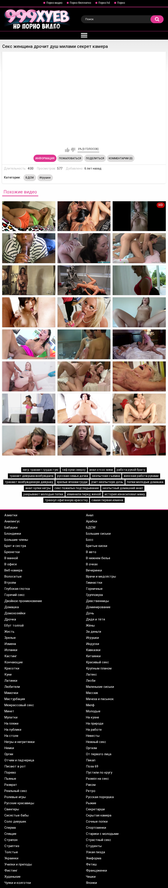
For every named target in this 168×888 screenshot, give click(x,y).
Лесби (90, 681)
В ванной (11, 558)
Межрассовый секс (19, 705)
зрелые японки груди (72, 482)
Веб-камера (13, 570)
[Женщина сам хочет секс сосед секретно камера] (28, 408)
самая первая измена (107, 500)
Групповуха (94, 595)
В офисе (10, 564)
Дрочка (10, 619)
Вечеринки (94, 570)
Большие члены (16, 540)
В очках (92, 564)
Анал (89, 515)
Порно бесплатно (80, 2)
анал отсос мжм (101, 469)
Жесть (9, 632)
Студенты (94, 846)
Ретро (90, 791)
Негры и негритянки (19, 742)
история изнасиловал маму (125, 494)
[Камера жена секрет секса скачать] (84, 312)
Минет (9, 711)
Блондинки (12, 534)
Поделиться (95, 158)
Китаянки (93, 656)
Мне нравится (67, 150)
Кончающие (13, 662)
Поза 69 (92, 766)
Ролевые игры (15, 797)
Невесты (93, 736)
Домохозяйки (14, 613)
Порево (10, 772)
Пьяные (10, 779)
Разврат (10, 785)
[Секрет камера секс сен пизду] (28, 216)
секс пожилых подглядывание (76, 488)
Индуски (92, 644)
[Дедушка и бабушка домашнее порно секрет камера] (139, 312)
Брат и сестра (15, 546)
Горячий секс (14, 595)
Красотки (11, 668)
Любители (12, 687)
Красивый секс (97, 662)
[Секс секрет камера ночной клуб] (84, 248)
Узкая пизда (95, 852)
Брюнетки (12, 552)
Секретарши (95, 809)
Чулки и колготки (17, 883)
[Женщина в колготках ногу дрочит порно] (84, 440)
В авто (91, 552)
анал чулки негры (38, 488)
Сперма (10, 828)
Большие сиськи (98, 534)
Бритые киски (96, 546)
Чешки (91, 877)
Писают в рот (15, 766)
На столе (11, 736)
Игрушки (45, 177)
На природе (94, 723)
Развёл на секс (97, 779)
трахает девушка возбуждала (31, 476)
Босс (89, 540)
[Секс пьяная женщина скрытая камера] (28, 376)
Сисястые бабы (16, 815)
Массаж (92, 693)
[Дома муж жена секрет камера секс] (28, 248)
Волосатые (13, 576)
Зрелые (10, 638)
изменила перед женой (84, 494)
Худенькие (12, 877)
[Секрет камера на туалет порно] (28, 312)
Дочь (90, 613)
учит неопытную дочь (107, 482)
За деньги (93, 632)
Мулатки (11, 717)
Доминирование (98, 607)
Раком (91, 785)
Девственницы (97, 601)
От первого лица (98, 754)
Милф (90, 705)
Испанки (10, 650)
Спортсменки (96, 828)
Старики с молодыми (102, 834)
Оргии (8, 754)
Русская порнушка (100, 797)
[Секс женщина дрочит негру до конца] (139, 344)
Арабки (91, 521)
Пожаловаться (70, 158)
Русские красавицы (19, 803)
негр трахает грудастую (40, 469)
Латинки (10, 681)
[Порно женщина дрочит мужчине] (84, 408)
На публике (12, 730)
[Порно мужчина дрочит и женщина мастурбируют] (28, 440)
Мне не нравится (73, 150)
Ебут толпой (14, 625)
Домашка (11, 607)
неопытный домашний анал (123, 488)
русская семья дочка (72, 476)
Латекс (91, 674)
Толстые (11, 852)
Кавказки (93, 650)
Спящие (10, 834)
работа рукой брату (131, 469)
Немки (9, 748)
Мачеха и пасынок (100, 699)
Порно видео (54, 2)
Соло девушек (15, 821)
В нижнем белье (98, 558)
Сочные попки (97, 821)
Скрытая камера (98, 815)
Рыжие (91, 803)
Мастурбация (14, 699)
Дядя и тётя (95, 619)
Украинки (11, 858)
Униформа (93, 858)
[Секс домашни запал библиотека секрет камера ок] (139, 280)
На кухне (92, 717)
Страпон (11, 840)
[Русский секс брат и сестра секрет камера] (28, 280)
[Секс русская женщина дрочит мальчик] (84, 344)
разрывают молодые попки (43, 494)
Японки (91, 883)
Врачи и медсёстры (101, 576)
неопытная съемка (106, 476)
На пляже (11, 723)
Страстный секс (98, 840)
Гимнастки (94, 583)
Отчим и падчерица (19, 760)
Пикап (90, 760)
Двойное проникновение (23, 601)
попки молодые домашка (145, 482)
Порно (121, 2)
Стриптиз (11, 846)
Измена (10, 644)
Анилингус (12, 521)
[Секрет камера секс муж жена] (84, 216)
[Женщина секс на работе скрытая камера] (139, 376)
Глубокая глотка (17, 589)
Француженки (96, 870)
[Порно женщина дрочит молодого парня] (139, 440)
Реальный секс (15, 791)
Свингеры (11, 809)
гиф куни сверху (74, 469)
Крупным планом (99, 668)
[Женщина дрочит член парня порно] (139, 408)
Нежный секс (96, 742)
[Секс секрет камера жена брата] (139, 248)
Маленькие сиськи (100, 687)
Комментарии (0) (121, 158)
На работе (94, 730)
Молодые (93, 711)
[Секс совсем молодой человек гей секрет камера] (84, 280)
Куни (8, 674)
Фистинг (11, 870)
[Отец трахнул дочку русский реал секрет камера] (28, 344)
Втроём (10, 583)
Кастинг (10, 656)
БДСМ (30, 177)
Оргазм (91, 748)
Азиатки (10, 515)
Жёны (90, 625)
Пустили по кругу (99, 772)
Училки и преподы (18, 864)
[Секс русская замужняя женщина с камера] (84, 376)
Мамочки (11, 693)
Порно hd (104, 2)
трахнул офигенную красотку (66, 500)
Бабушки (11, 527)
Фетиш (91, 864)
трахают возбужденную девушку (29, 482)
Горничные (94, 589)
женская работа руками (141, 476)
